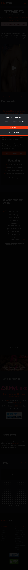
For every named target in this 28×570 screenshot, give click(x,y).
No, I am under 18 (14, 132)
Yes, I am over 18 (14, 127)
